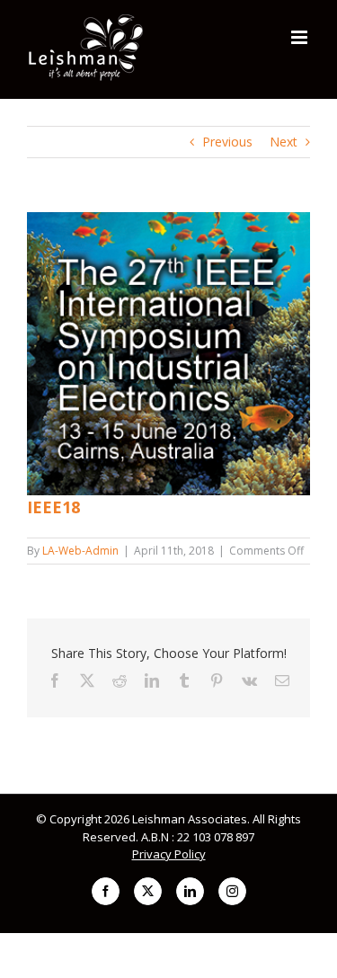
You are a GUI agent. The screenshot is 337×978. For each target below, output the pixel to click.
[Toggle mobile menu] (300, 37)
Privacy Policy (169, 854)
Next (283, 141)
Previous (227, 141)
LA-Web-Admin (80, 550)
